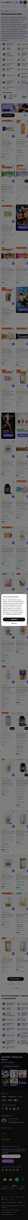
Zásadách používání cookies (13, 614)
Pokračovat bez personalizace (11, 596)
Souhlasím (14, 619)
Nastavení (14, 623)
